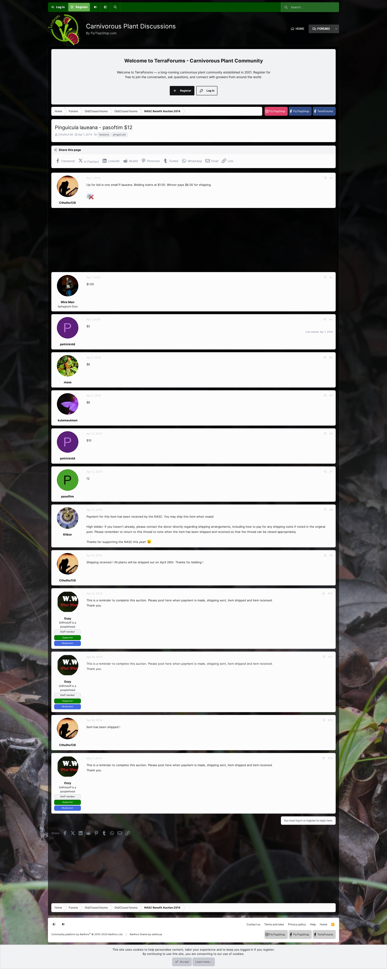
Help (313, 924)
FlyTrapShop (277, 111)
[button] (105, 7)
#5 (331, 395)
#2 (331, 277)
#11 (330, 656)
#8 (331, 509)
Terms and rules (274, 924)
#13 (330, 758)
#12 (330, 720)
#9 (331, 555)
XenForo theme (138, 934)
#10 (330, 593)
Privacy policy (297, 924)
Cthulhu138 (65, 134)
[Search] (115, 7)
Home (300, 28)
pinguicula (119, 134)
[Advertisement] (185, 240)
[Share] (325, 178)
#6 (331, 433)
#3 (331, 319)
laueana (104, 134)
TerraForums (325, 111)
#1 (331, 178)
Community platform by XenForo (87, 934)
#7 (331, 471)
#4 (331, 357)
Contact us (253, 924)
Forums (323, 28)
